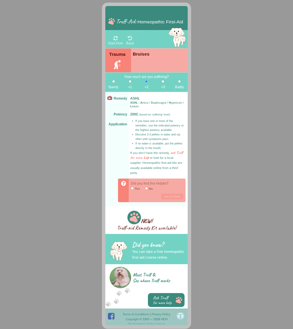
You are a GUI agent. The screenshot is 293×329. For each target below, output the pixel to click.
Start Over (115, 43)
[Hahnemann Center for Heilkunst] (180, 316)
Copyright (132, 319)
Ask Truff (162, 300)
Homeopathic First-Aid (149, 21)
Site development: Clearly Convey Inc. (146, 323)
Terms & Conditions (136, 314)
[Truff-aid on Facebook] (113, 316)
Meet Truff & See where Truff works (151, 278)
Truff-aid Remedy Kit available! (146, 224)
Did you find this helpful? (149, 183)
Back (130, 43)
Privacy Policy (161, 314)
